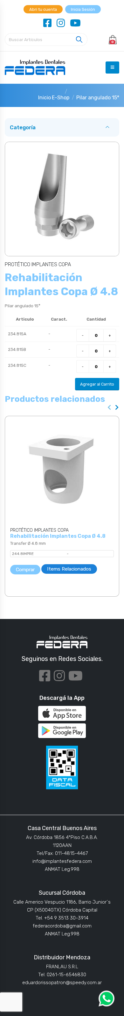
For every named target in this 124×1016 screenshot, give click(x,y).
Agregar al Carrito (97, 384)
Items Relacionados (69, 569)
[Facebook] (47, 23)
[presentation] (109, 408)
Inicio (44, 98)
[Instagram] (61, 23)
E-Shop (60, 98)
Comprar (25, 569)
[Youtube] (75, 23)
